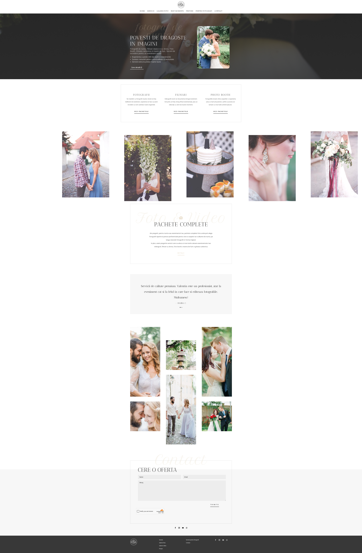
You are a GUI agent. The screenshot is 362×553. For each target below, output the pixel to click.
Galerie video (162, 545)
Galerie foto (162, 543)
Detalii (181, 253)
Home (142, 11)
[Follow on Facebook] (175, 527)
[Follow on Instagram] (179, 527)
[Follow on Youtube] (182, 527)
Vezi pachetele (141, 111)
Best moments (177, 11)
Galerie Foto (162, 11)
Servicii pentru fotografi (192, 540)
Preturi (189, 11)
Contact (218, 11)
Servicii (150, 11)
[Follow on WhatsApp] (186, 527)
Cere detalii (135, 67)
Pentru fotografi (204, 11)
